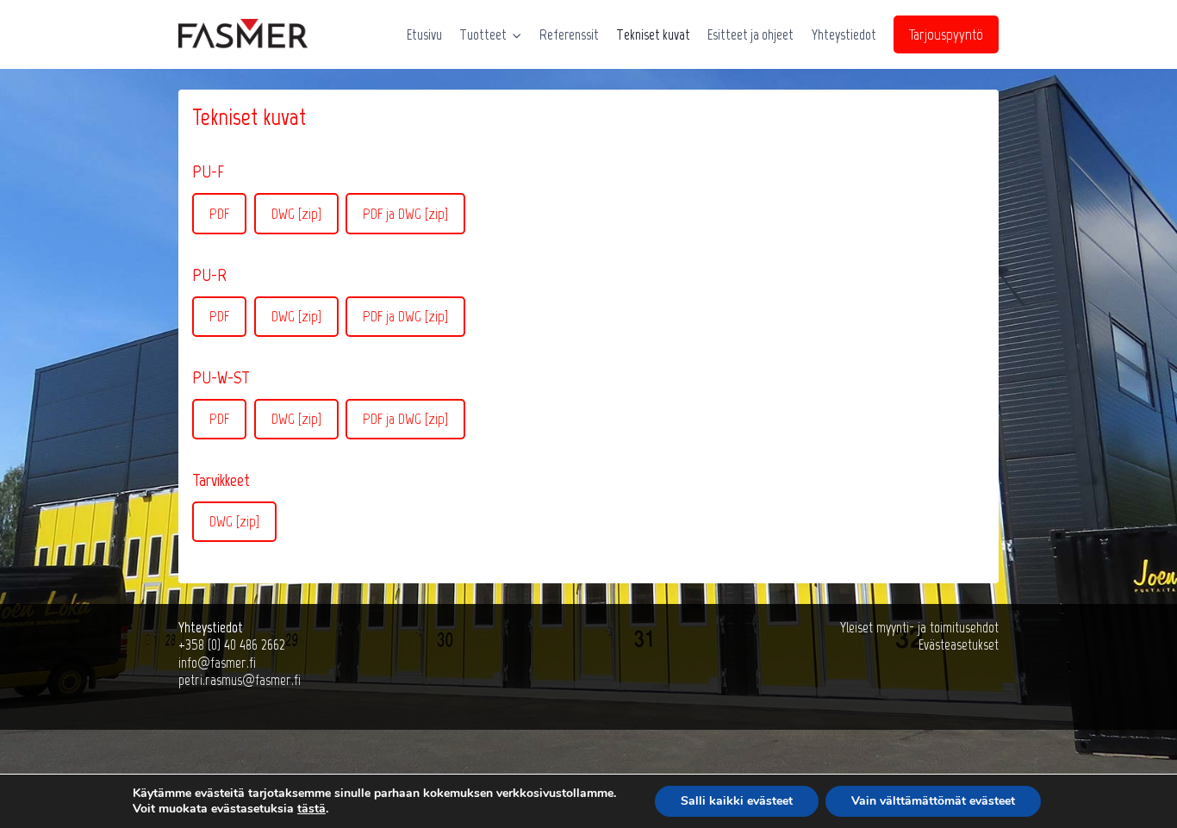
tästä (311, 809)
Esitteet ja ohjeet (750, 34)
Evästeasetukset (959, 644)
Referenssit (569, 34)
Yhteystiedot (844, 34)
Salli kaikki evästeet (737, 801)
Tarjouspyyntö (946, 34)
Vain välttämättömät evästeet (933, 801)
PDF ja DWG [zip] (405, 213)
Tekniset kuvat (653, 34)
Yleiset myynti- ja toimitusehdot (919, 627)
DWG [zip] (296, 213)
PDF (219, 213)
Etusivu (424, 34)
